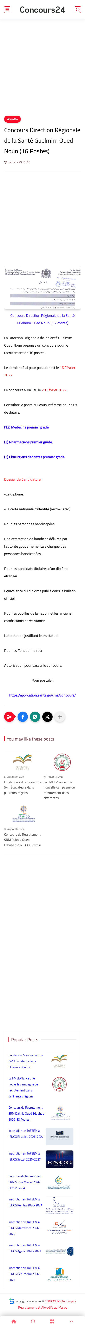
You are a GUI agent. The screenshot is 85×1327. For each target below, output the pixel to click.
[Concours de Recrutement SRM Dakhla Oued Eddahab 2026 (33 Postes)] (22, 814)
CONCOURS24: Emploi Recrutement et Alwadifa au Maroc (47, 1304)
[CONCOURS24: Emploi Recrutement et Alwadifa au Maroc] (42, 9)
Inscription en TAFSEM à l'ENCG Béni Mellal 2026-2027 (24, 1274)
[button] (23, 717)
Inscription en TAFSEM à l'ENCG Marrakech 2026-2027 (24, 1228)
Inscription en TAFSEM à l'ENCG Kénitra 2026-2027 (25, 1202)
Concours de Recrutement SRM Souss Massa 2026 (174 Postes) (25, 1182)
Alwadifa (12, 119)
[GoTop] (71, 1321)
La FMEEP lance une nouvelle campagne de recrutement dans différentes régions (23, 1087)
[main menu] (7, 9)
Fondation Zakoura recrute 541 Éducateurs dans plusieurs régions (22, 788)
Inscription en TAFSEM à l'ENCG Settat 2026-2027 (24, 1156)
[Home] (13, 1321)
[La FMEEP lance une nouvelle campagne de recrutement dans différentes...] (62, 762)
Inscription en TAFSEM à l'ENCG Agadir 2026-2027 (24, 1248)
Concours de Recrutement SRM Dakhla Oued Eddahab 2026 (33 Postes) (22, 840)
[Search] (32, 1321)
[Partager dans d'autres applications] (60, 717)
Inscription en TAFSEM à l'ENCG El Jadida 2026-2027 (26, 1134)
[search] (78, 9)
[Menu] (52, 1321)
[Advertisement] (42, 69)
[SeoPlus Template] (11, 1301)
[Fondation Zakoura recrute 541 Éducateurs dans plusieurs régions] (22, 762)
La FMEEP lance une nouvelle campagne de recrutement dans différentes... (59, 790)
